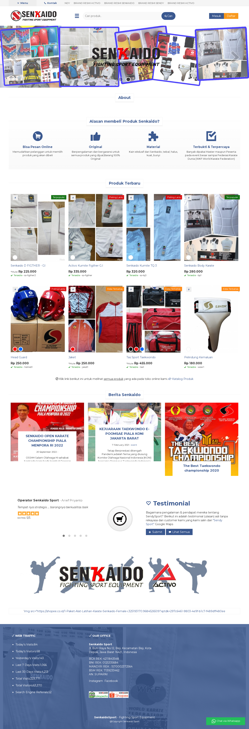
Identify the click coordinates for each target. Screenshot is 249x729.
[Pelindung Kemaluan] (211, 319)
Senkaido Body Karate (199, 265)
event (134, 445)
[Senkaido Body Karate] (211, 227)
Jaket (72, 357)
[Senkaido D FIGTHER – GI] (38, 227)
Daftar (231, 16)
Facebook (111, 681)
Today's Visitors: (26, 651)
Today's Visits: (25, 644)
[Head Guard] (38, 319)
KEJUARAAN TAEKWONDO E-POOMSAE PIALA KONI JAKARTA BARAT (124, 433)
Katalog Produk (182, 379)
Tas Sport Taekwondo (141, 357)
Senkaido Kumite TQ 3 (141, 265)
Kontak (52, 3)
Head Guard (19, 357)
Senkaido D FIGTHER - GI (28, 265)
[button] (168, 16)
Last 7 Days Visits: (28, 665)
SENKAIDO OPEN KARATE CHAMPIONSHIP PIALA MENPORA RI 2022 (47, 440)
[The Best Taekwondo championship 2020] (201, 439)
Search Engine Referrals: (32, 692)
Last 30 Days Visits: (29, 672)
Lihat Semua (181, 532)
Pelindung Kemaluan (198, 357)
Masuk (216, 16)
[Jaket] (95, 319)
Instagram (96, 681)
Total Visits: (23, 678)
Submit (157, 532)
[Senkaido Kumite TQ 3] (153, 227)
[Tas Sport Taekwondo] (153, 319)
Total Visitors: (24, 685)
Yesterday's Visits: (27, 658)
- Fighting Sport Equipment (124, 717)
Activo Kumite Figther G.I (85, 265)
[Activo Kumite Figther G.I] (95, 227)
